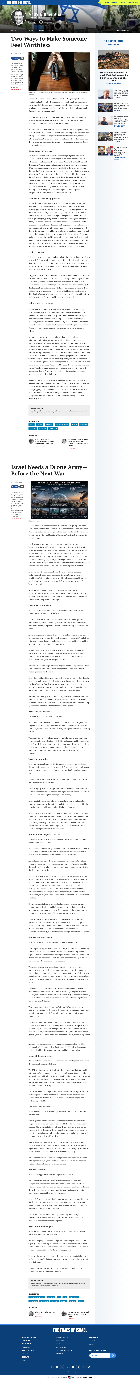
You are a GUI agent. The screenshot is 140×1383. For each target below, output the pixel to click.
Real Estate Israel (28, 1350)
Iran (65, 1297)
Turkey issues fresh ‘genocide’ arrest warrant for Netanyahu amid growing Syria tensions (120, 151)
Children (39, 424)
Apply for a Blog (122, 31)
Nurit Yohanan (118, 125)
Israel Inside (26, 1344)
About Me (41, 31)
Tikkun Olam (53, 428)
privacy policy (60, 1340)
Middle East (33, 1301)
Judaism (74, 424)
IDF (59, 1297)
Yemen (81, 1301)
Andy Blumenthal (45, 14)
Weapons (72, 1301)
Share (16, 58)
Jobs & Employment (62, 424)
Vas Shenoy (71, 1318)
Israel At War (74, 1297)
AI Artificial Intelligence (37, 1297)
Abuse (31, 424)
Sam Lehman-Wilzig (40, 446)
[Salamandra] (88, 1377)
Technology (44, 1301)
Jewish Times (26, 1340)
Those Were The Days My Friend (45, 1313)
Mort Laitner (39, 1316)
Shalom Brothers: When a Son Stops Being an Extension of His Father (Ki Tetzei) (78, 442)
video (24, 1360)
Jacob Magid (109, 83)
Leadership (83, 424)
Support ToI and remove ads (129, 2)
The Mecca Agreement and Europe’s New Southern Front (78, 1314)
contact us (59, 1354)
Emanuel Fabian (118, 126)
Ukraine (63, 1301)
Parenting (32, 428)
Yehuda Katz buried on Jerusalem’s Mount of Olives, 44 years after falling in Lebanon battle (121, 136)
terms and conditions (62, 1337)
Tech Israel (26, 1347)
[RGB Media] (71, 1377)
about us (59, 1344)
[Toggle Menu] (2, 2)
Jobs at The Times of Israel (64, 1350)
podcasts (25, 1357)
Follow (32, 22)
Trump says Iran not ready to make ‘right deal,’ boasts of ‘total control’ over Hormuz (121, 92)
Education (49, 424)
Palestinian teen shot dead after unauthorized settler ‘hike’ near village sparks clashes (121, 120)
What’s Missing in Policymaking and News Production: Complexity (44, 441)
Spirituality (42, 428)
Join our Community (111, 2)
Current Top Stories (114, 44)
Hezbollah (51, 1297)
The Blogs (32, 10)
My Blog (31, 31)
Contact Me (52, 31)
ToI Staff (117, 97)
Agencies (118, 83)
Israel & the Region (29, 1337)
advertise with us (61, 1347)
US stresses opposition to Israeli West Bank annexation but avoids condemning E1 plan (113, 76)
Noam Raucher (72, 448)
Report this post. (16, 89)
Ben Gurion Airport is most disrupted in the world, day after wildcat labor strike (121, 106)
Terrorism (54, 1301)
